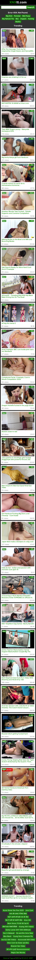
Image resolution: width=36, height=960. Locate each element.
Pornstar (17, 16)
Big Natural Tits (8, 19)
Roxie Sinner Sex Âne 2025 (13, 910)
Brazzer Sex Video (18, 946)
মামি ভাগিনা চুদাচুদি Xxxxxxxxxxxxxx (18, 949)
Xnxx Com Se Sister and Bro (18, 943)
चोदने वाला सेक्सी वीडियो (9, 927)
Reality (18, 22)
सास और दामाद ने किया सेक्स (18, 914)
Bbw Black (7, 936)
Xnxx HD (27, 920)
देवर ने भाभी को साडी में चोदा (14, 920)
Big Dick (9, 16)
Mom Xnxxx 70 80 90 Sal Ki (18, 923)
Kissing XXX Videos (26, 927)
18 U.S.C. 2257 (27, 958)
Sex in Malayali (8, 933)
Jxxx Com (29, 910)
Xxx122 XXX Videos (8, 939)
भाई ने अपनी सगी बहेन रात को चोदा (18, 917)
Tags (11, 958)
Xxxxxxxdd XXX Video (26, 939)
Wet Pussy (26, 16)
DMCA (17, 958)
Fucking (31, 19)
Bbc (17, 19)
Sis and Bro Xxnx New (24, 933)
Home (5, 958)
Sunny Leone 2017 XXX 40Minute (18, 930)
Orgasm (23, 19)
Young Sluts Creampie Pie (23, 936)
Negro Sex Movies (18, 952)
